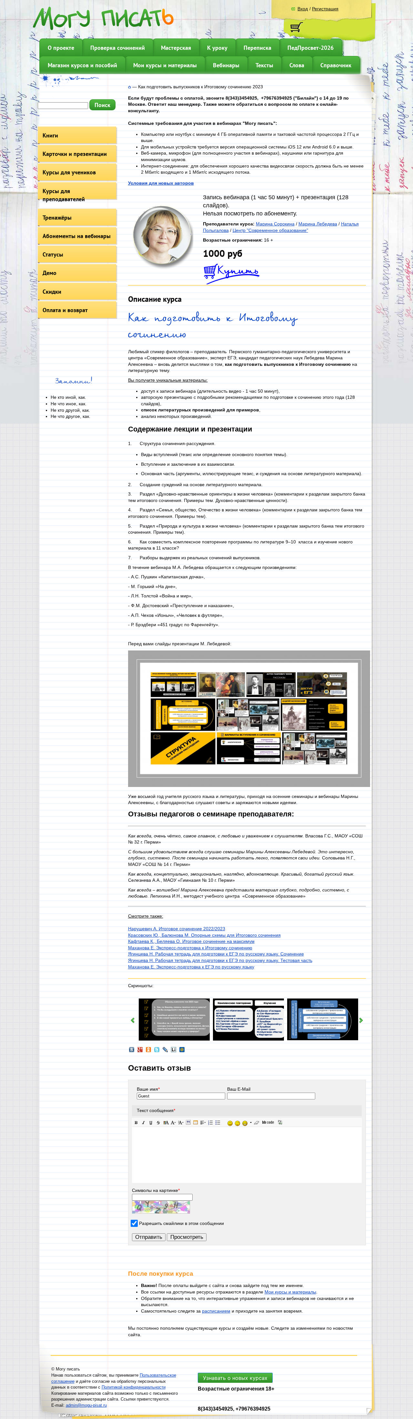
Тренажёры (57, 217)
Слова (296, 65)
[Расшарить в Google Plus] (140, 1051)
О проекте (61, 47)
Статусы (53, 254)
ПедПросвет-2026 (310, 47)
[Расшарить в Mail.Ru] (182, 1051)
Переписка (257, 47)
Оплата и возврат (65, 310)
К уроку (217, 47)
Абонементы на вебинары (77, 236)
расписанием (216, 1311)
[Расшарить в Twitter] (156, 1051)
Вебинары (226, 65)
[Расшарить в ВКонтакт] (131, 1051)
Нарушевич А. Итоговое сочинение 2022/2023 (176, 928)
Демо (49, 273)
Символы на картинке (156, 1190)
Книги (50, 135)
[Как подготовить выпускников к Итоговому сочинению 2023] (161, 268)
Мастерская (176, 47)
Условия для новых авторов (161, 183)
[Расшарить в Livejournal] (165, 1051)
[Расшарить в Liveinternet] (173, 1051)
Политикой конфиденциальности (134, 1387)
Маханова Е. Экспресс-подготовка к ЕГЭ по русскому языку (191, 966)
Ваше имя (148, 1089)
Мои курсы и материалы (165, 65)
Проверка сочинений (117, 47)
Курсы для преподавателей (64, 195)
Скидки (52, 291)
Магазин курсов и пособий (82, 65)
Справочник (335, 65)
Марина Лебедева (317, 223)
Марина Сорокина (275, 223)
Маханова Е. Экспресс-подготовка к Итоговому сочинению (190, 947)
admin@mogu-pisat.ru (86, 1405)
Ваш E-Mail (238, 1089)
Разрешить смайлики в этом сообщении (181, 1223)
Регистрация (325, 8)
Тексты (264, 65)
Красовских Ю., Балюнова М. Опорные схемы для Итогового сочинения (204, 935)
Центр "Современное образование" (270, 230)
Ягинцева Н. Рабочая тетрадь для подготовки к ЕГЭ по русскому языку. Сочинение (216, 953)
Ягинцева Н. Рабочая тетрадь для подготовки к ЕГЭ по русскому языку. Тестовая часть (220, 960)
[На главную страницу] (129, 86)
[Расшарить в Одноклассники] (148, 1051)
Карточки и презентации (75, 154)
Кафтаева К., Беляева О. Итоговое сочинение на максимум (191, 941)
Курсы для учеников (69, 172)
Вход (302, 8)
